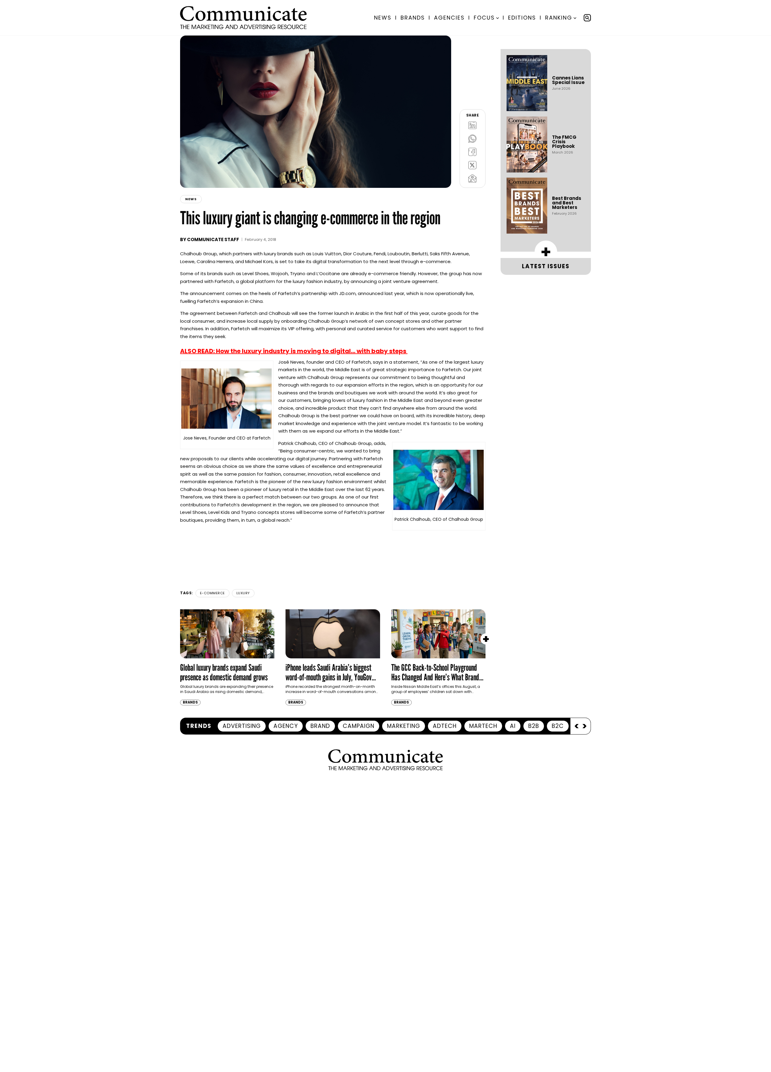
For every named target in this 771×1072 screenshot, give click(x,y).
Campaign (358, 726)
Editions (522, 17)
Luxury (243, 593)
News (383, 17)
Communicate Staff (213, 239)
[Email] (472, 178)
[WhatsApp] (472, 138)
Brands (413, 17)
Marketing (403, 726)
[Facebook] (472, 152)
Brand (320, 726)
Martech (483, 726)
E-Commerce (212, 593)
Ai (513, 726)
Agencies (449, 17)
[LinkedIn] (472, 125)
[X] (472, 165)
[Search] (587, 17)
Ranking (558, 17)
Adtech (445, 726)
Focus (484, 17)
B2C (558, 726)
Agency (285, 726)
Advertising (242, 726)
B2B (533, 726)
